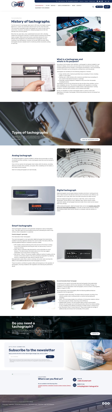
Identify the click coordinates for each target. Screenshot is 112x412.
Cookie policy (11, 404)
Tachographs (39, 5)
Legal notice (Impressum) (49, 404)
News (73, 5)
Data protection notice (33, 404)
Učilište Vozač (92, 1)
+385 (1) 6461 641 (84, 381)
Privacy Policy (5, 404)
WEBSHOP (100, 6)
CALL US (79, 379)
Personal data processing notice (21, 404)
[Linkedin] (102, 1)
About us (81, 1)
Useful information (64, 5)
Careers (86, 1)
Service (53, 5)
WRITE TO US (80, 384)
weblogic (31, 401)
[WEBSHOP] (97, 6)
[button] (93, 7)
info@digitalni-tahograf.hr (88, 386)
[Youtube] (100, 1)
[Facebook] (97, 1)
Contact (78, 5)
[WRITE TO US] (74, 385)
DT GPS (48, 5)
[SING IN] (105, 6)
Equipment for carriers (42, 7)
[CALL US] (74, 379)
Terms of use (40, 404)
